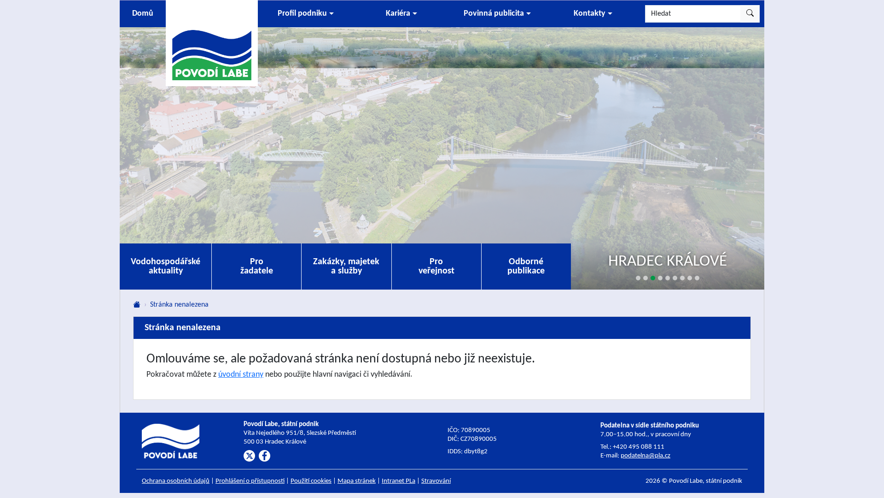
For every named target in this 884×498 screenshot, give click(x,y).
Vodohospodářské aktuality (165, 266)
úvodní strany (240, 374)
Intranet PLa (398, 481)
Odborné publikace (526, 266)
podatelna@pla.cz (645, 455)
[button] (306, 13)
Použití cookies (311, 481)
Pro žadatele (256, 266)
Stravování (436, 481)
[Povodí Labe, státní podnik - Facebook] (264, 456)
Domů (142, 14)
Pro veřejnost (436, 266)
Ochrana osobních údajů (175, 481)
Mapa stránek (356, 481)
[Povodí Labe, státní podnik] (212, 43)
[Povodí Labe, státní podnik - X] (249, 456)
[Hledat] (750, 14)
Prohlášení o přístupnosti (250, 481)
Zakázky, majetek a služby (346, 266)
